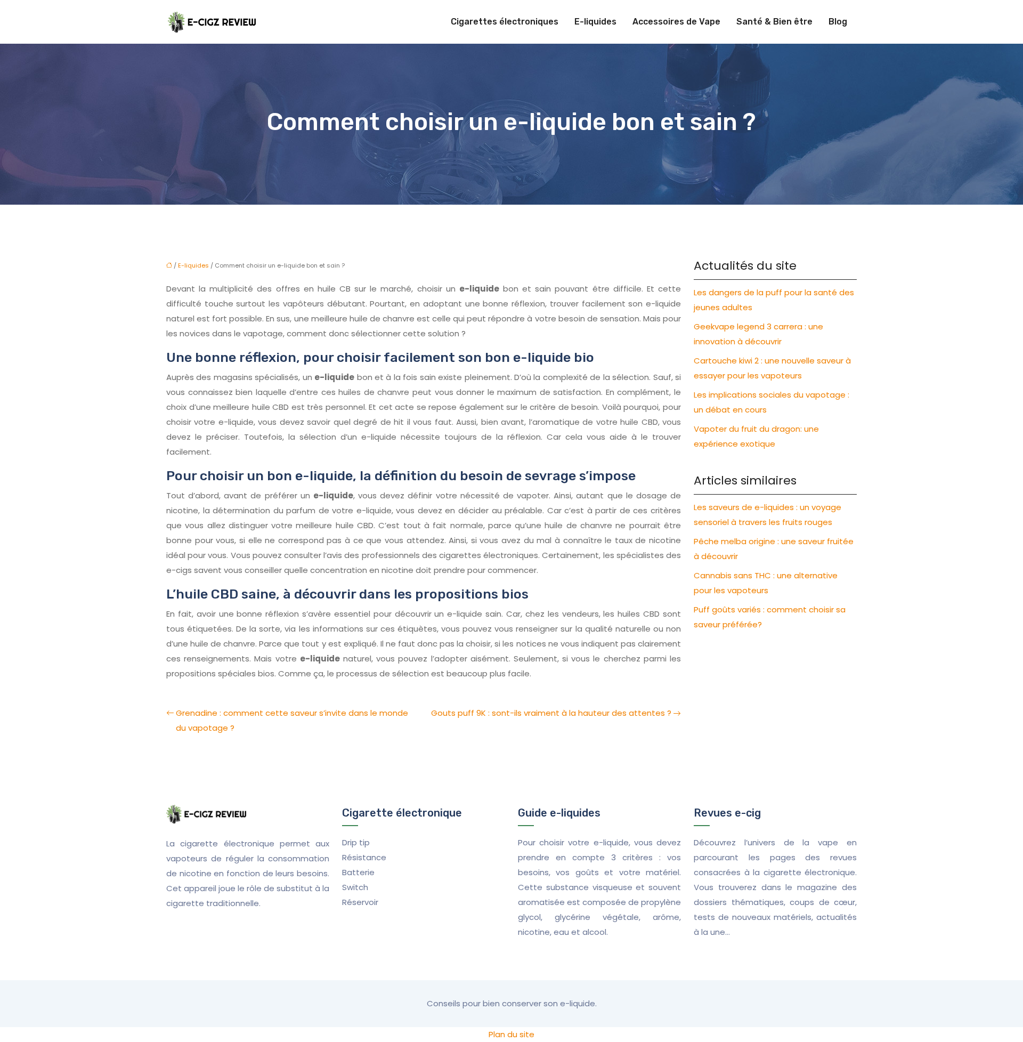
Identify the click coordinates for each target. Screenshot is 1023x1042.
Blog (838, 22)
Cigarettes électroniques (504, 22)
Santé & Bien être (774, 22)
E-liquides (595, 22)
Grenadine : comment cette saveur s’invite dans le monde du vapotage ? (292, 720)
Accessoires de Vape (676, 22)
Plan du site (511, 1034)
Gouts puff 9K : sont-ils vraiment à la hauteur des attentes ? (551, 712)
